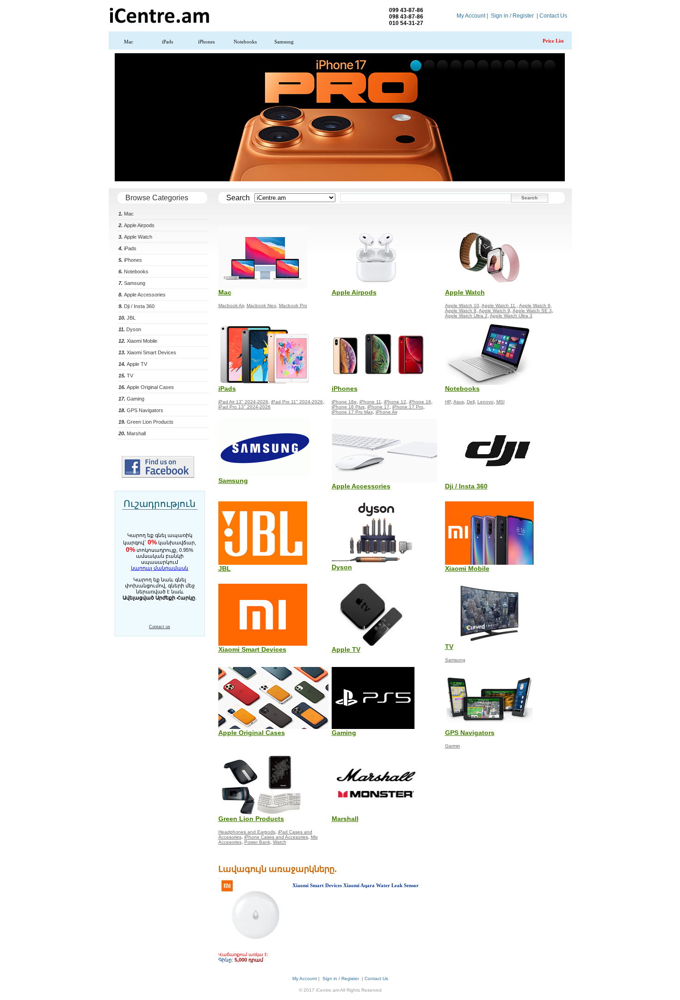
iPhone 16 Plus (348, 406)
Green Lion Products (145, 422)
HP (448, 401)
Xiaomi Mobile (137, 341)
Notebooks (245, 41)
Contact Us (553, 15)
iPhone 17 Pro (407, 406)
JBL (127, 318)
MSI (500, 401)
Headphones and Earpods (246, 831)
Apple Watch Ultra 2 (466, 315)
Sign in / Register (512, 15)
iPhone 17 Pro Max (352, 411)
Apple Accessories (142, 294)
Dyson (129, 329)
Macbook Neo (261, 305)
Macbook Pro (293, 305)
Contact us (159, 626)
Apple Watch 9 (494, 310)
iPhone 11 (370, 401)
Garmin (452, 745)
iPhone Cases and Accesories (276, 837)
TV (125, 375)
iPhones (206, 41)
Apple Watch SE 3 (532, 310)
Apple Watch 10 (462, 305)
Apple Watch (135, 237)
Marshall (132, 433)
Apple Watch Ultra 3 (511, 315)
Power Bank (257, 842)
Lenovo (485, 401)
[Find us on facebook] (158, 476)
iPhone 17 (378, 406)
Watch (279, 842)
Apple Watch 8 (460, 310)
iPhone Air (386, 411)
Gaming (131, 398)
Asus (458, 401)
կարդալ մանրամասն (159, 568)
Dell (471, 401)
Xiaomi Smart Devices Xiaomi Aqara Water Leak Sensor (355, 885)
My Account (471, 15)
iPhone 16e (344, 401)
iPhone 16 (420, 401)
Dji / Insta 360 (136, 306)
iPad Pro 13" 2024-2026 (244, 406)
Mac (128, 41)
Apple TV (132, 364)
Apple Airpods (136, 225)
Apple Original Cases (146, 387)
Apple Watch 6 (534, 305)
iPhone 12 (395, 401)
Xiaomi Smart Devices (147, 352)
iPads (167, 41)
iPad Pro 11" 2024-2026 (297, 401)
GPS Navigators (140, 410)
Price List (553, 40)
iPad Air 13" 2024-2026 (243, 401)
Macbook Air (231, 305)
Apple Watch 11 (499, 305)
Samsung (284, 41)
